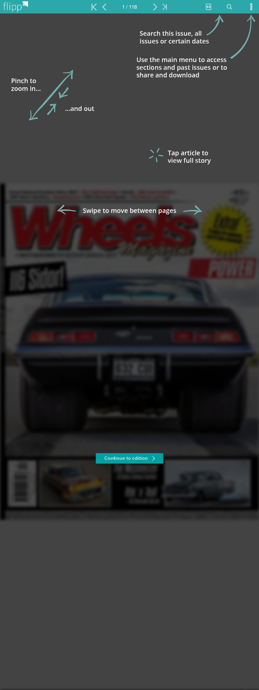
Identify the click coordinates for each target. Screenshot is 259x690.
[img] (129, 351)
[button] (129, 459)
